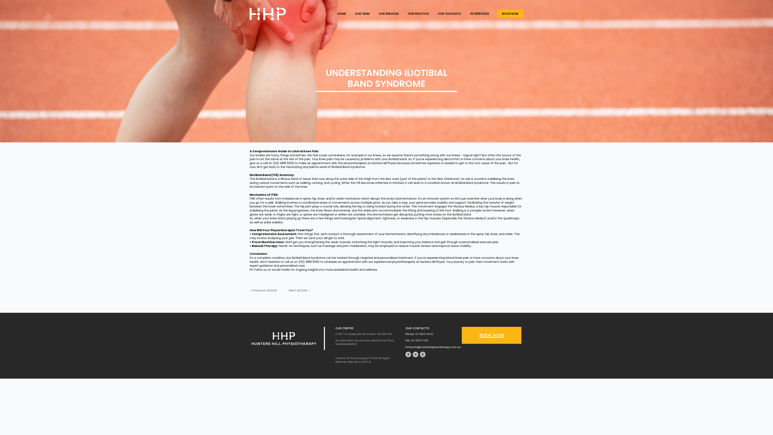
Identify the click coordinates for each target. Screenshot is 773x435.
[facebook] (408, 354)
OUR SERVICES (389, 14)
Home (341, 14)
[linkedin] (415, 354)
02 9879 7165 (419, 340)
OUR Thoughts (449, 14)
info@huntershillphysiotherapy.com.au (433, 347)
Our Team (362, 14)
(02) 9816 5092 (283, 163)
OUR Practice (418, 14)
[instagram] (423, 354)
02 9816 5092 (479, 14)
